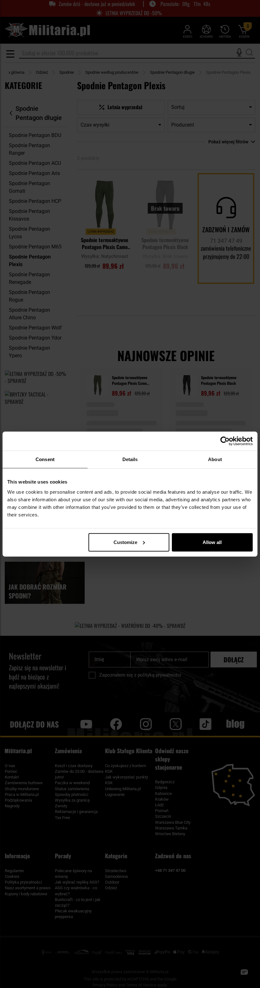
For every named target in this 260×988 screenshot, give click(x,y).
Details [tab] (130, 459)
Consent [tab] (45, 459)
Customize (125, 542)
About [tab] (215, 459)
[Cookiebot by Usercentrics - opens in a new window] (225, 441)
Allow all (212, 542)
